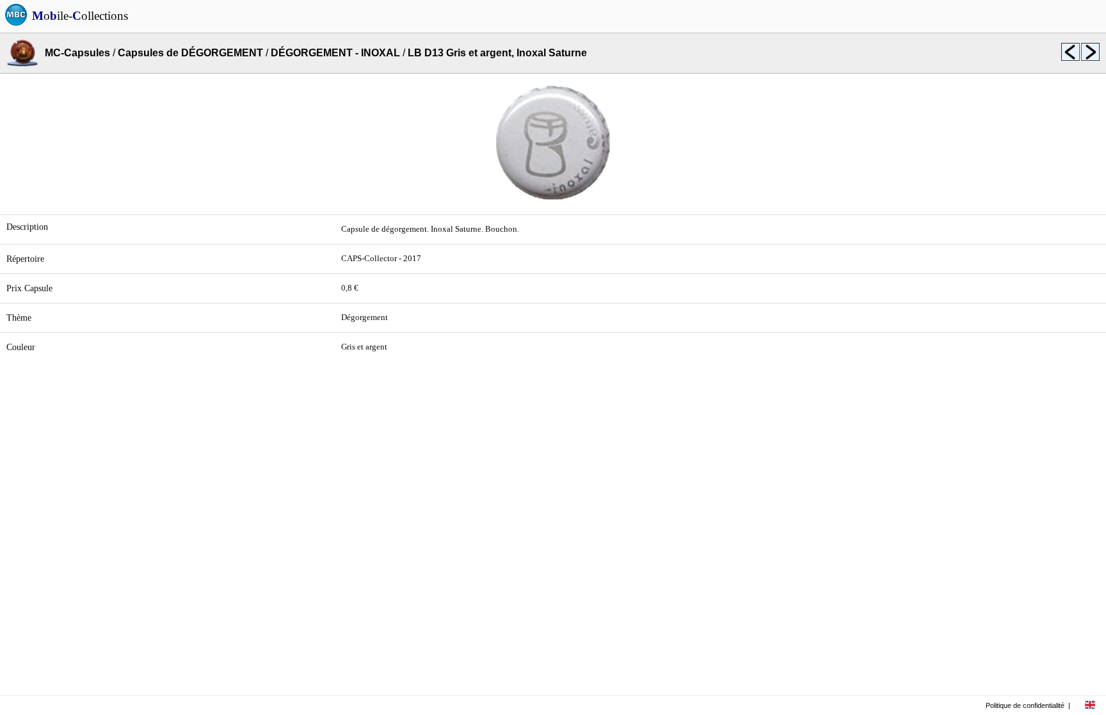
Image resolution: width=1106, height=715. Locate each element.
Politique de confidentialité (1025, 705)
